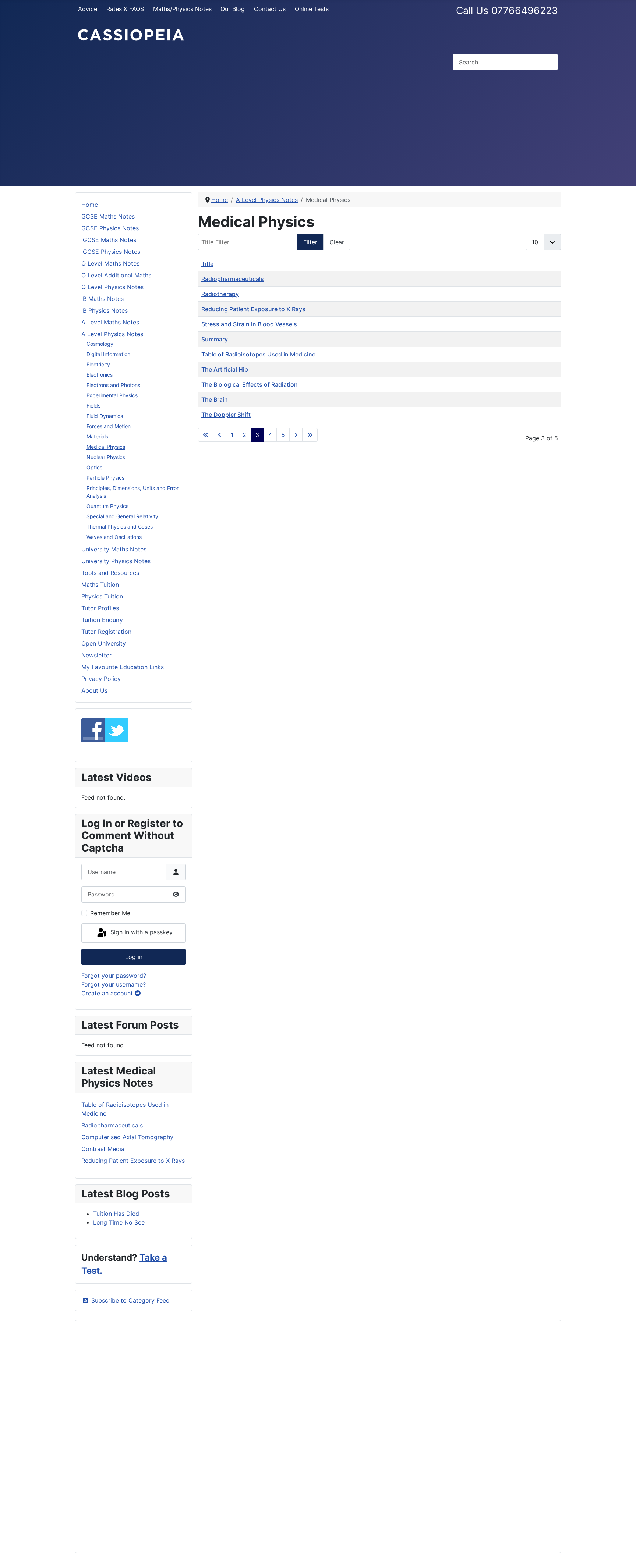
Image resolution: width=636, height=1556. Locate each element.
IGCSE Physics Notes (110, 251)
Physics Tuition (102, 596)
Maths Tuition (100, 584)
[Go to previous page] (219, 435)
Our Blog (232, 9)
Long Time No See (119, 1222)
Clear (336, 242)
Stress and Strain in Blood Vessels (249, 324)
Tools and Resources (110, 572)
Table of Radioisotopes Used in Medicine (258, 354)
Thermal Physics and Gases (119, 526)
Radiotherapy (220, 294)
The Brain (214, 399)
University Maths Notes (113, 549)
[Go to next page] (296, 435)
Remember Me (110, 913)
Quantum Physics (107, 506)
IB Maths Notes (102, 298)
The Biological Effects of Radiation (249, 384)
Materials (97, 436)
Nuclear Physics (105, 457)
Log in (133, 956)
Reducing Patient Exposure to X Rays (253, 309)
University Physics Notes (116, 561)
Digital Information (108, 354)
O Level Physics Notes (112, 287)
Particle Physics (105, 478)
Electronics (99, 375)
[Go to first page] (205, 435)
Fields (93, 405)
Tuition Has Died (116, 1213)
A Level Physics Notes (112, 334)
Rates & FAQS (125, 9)
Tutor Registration (106, 631)
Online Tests (312, 9)
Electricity (98, 364)
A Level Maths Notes (110, 322)
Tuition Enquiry (102, 620)
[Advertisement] (318, 131)
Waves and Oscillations (114, 537)
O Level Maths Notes (110, 263)
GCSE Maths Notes (108, 216)
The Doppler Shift (226, 414)
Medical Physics (105, 447)
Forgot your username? (113, 984)
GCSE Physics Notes (110, 228)
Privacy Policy (101, 678)
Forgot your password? (113, 975)
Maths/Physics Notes (182, 9)
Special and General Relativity (122, 516)
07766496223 (524, 10)
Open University (103, 643)
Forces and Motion (108, 426)
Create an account (108, 993)
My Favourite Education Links (122, 667)
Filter (310, 242)
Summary (214, 339)
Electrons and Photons (113, 385)
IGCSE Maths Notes (108, 240)
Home (89, 204)
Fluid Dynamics (104, 416)
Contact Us (270, 9)
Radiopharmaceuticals (232, 279)
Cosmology (99, 344)
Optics (94, 467)
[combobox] (505, 62)
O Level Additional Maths (116, 275)
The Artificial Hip (224, 369)
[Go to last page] (310, 435)
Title (207, 263)
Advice (87, 9)
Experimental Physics (112, 395)
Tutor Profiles (100, 608)
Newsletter (96, 655)
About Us (94, 690)
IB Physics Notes (104, 310)
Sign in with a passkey (141, 932)
